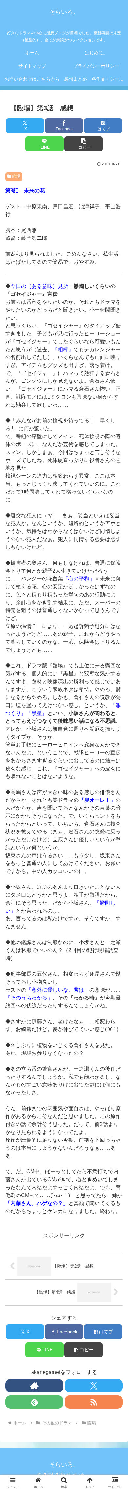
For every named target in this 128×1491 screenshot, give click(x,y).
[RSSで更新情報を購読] (94, 1402)
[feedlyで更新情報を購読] (34, 1402)
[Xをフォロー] (94, 1385)
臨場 (16, 176)
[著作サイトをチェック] (34, 1385)
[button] (83, 143)
